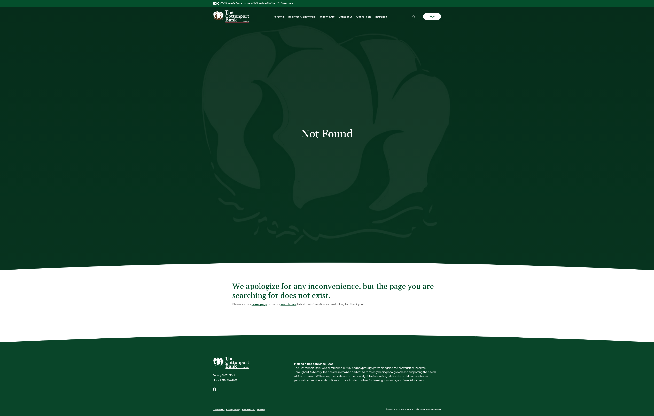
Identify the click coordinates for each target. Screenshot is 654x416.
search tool (288, 304)
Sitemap (261, 409)
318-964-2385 (229, 380)
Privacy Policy (233, 409)
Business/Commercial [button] (302, 16)
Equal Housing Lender (430, 409)
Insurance (381, 16)
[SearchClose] (413, 16)
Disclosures (218, 409)
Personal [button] (279, 16)
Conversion (363, 16)
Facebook (214, 389)
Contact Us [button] (345, 16)
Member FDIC (248, 409)
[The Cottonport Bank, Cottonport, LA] (231, 16)
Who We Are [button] (327, 16)
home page (259, 304)
